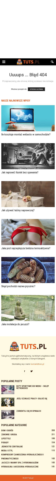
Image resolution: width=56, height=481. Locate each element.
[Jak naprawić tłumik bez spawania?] (28, 156)
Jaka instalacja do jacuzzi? (15, 324)
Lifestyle (6, 438)
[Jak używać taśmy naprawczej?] (28, 194)
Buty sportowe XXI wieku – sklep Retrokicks (32, 387)
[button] (52, 61)
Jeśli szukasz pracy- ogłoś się (31, 398)
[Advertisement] (28, 29)
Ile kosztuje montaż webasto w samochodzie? (25, 134)
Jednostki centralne (12, 446)
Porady (4, 442)
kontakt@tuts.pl (37, 364)
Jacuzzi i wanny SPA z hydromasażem (19, 462)
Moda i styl (7, 450)
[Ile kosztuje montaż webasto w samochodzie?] (28, 118)
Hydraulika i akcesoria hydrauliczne (19, 466)
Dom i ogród (7, 430)
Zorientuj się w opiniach (28, 411)
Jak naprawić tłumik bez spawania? (19, 172)
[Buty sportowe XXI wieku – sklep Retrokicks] (7, 389)
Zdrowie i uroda (9, 434)
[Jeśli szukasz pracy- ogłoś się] (7, 402)
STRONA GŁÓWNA (36, 89)
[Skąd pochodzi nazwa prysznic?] (28, 270)
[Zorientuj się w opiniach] (7, 414)
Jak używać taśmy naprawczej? (18, 210)
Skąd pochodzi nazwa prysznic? (18, 286)
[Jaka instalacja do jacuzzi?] (28, 308)
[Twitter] (31, 371)
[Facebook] (24, 371)
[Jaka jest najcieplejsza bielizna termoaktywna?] (28, 232)
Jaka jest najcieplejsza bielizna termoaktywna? (25, 248)
